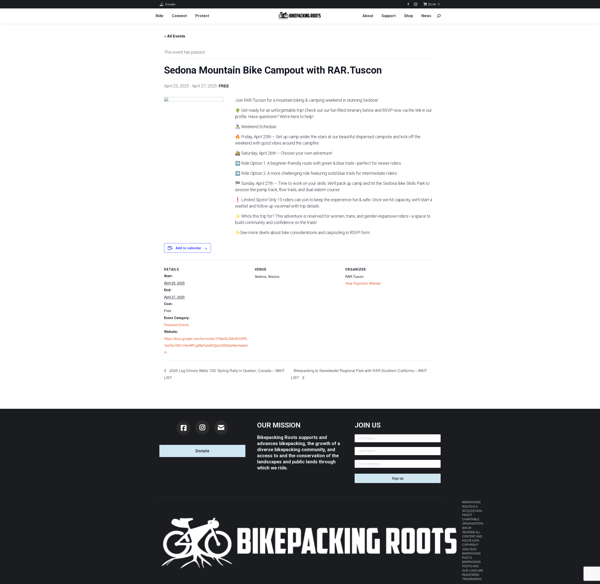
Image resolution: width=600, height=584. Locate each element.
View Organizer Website (363, 283)
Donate (170, 4)
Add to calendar (188, 248)
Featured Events (176, 324)
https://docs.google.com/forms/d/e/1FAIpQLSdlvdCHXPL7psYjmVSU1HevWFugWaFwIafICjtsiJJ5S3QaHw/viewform (206, 345)
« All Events (174, 36)
